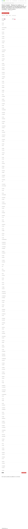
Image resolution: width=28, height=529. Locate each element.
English (2, 472)
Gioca (10, 15)
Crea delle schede (24, 472)
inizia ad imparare (5, 13)
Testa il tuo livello (14, 15)
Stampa (7, 15)
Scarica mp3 (3, 15)
